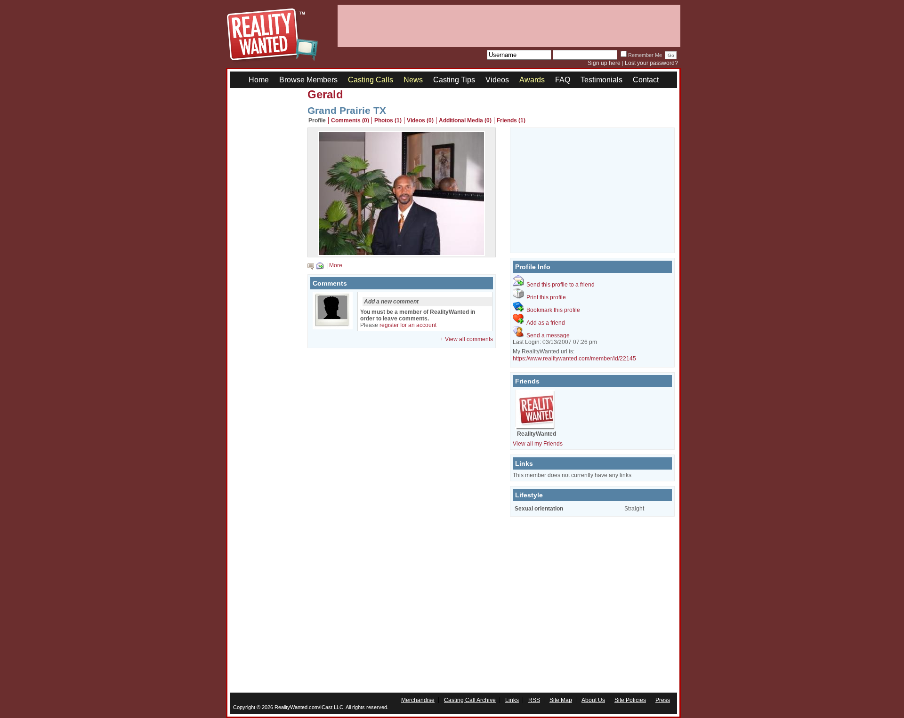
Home (259, 80)
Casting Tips (454, 80)
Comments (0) (350, 120)
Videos (497, 80)
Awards (532, 80)
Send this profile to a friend (560, 284)
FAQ (562, 80)
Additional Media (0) (465, 120)
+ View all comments (466, 339)
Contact (646, 80)
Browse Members (308, 80)
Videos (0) (420, 120)
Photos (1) (388, 120)
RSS (534, 700)
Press (662, 700)
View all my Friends (538, 443)
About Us (593, 700)
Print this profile (546, 297)
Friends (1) (511, 120)
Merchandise (418, 700)
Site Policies (630, 700)
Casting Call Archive (470, 700)
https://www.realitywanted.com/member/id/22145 (574, 358)
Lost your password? (651, 63)
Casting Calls (370, 80)
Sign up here (604, 63)
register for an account (407, 325)
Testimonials (601, 80)
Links (512, 700)
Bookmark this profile (553, 310)
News (413, 80)
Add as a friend (545, 322)
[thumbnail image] (401, 253)
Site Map (560, 700)
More (335, 265)
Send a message (548, 335)
